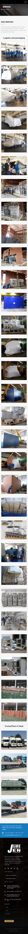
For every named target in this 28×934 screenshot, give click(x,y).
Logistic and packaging (11, 875)
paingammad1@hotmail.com (13, 896)
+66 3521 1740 (18, 891)
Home (3, 9)
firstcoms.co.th (17, 931)
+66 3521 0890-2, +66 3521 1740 (14, 832)
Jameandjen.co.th (16, 928)
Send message (9, 921)
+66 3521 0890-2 (10, 891)
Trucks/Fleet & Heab (10, 878)
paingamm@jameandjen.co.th (13, 835)
